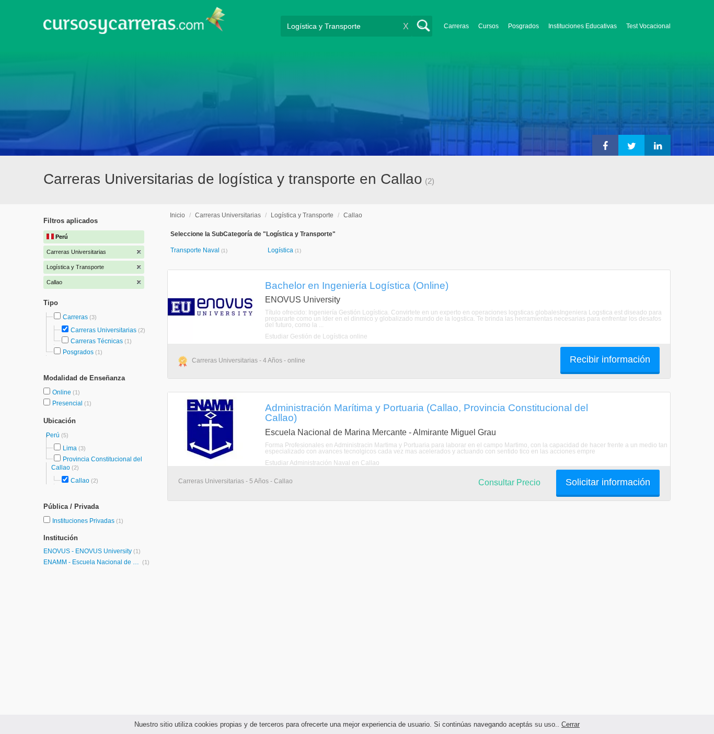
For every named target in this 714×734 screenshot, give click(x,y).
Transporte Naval (195, 250)
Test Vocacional (648, 26)
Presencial (68, 403)
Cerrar (570, 724)
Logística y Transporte (302, 215)
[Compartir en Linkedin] (657, 145)
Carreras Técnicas (97, 341)
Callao (80, 480)
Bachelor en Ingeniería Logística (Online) (356, 285)
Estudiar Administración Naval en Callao (322, 463)
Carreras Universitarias (103, 330)
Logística (281, 250)
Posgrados (523, 26)
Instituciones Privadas (87, 521)
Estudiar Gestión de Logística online (316, 336)
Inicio (177, 215)
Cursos (488, 26)
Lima (70, 448)
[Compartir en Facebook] (605, 145)
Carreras (456, 26)
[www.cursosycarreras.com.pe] (134, 24)
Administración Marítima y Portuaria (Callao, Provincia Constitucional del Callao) (426, 412)
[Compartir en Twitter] (631, 145)
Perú (53, 435)
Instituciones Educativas (582, 26)
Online (62, 392)
